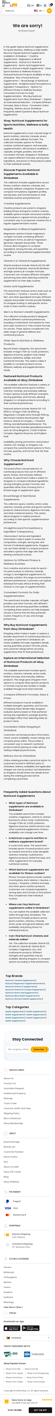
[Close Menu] (3, 6)
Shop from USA (13, 1369)
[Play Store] (30, 1329)
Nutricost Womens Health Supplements (23, 999)
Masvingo (9, 1302)
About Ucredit (11, 1166)
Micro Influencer (12, 1118)
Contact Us (10, 1083)
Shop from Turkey (14, 1381)
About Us (8, 1078)
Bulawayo (9, 1272)
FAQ (6, 1161)
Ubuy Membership (13, 1123)
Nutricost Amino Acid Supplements (21, 992)
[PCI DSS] (10, 1354)
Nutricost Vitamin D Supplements (20, 986)
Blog (6, 1176)
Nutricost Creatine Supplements (20, 980)
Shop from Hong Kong (38, 1373)
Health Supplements (15, 1011)
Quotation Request (14, 1088)
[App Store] (12, 1329)
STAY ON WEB (15, 1410)
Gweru (7, 1287)
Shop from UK (31, 1369)
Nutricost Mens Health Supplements (22, 996)
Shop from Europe (36, 1381)
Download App (12, 1141)
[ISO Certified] (32, 1354)
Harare (7, 1267)
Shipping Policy (12, 1113)
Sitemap (8, 1098)
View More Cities (13, 1307)
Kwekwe (8, 1292)
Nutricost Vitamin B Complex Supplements (25, 989)
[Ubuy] (13, 5)
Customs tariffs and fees (17, 1108)
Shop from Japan (14, 1373)
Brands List (9, 1146)
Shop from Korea (14, 1377)
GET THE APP (40, 1410)
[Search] (49, 10)
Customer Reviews (13, 1151)
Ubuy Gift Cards (12, 1171)
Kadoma (8, 1297)
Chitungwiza (10, 1277)
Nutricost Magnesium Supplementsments (24, 983)
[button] (31, 5)
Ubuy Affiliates (11, 1181)
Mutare (7, 1282)
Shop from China (35, 1377)
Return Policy (10, 1156)
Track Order (10, 1103)
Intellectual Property (15, 1093)
